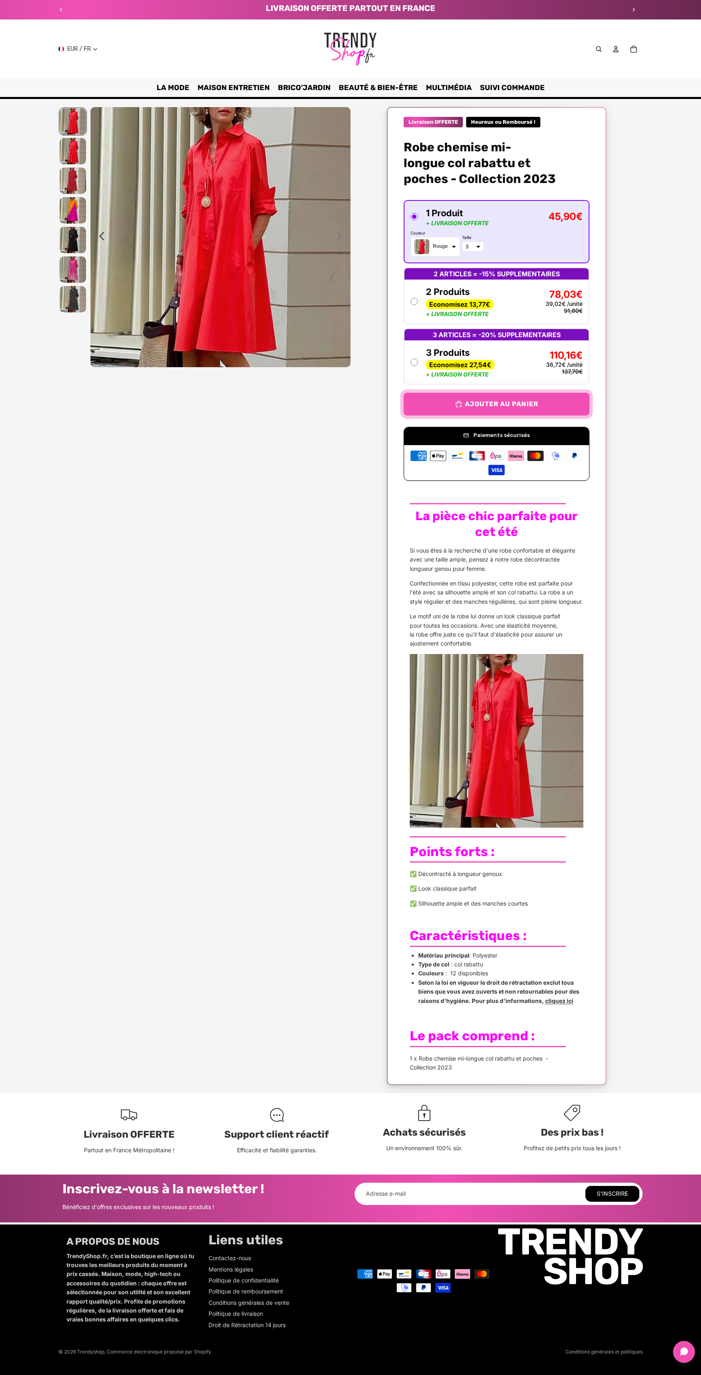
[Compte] (616, 49)
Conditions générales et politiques (604, 1352)
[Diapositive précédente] (61, 10)
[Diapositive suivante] (634, 10)
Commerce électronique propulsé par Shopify (159, 1352)
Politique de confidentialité (244, 1280)
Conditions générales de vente (249, 1302)
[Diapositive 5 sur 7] (73, 240)
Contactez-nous (230, 1257)
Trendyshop (90, 1352)
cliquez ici (559, 1000)
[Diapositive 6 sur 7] (73, 269)
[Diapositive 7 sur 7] (73, 299)
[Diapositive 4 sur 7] (73, 210)
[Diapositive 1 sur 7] (73, 121)
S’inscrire (612, 1193)
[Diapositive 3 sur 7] (73, 181)
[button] (496, 231)
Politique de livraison (236, 1313)
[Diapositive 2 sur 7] (73, 151)
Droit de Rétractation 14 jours (247, 1324)
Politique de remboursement (246, 1291)
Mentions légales (231, 1269)
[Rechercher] (599, 49)
